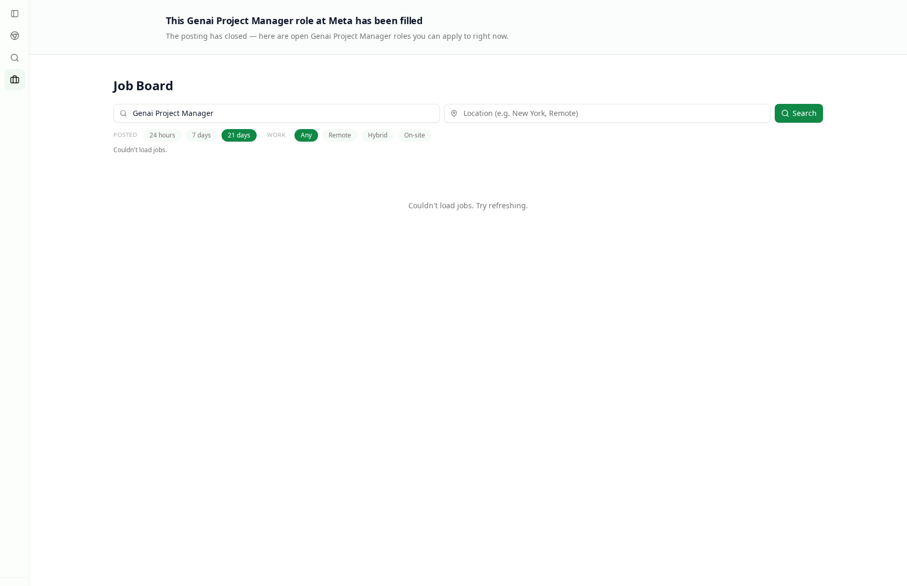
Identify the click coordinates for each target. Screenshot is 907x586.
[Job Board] (14, 79)
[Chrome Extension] (14, 35)
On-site (414, 135)
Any (306, 135)
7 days (201, 135)
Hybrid (377, 135)
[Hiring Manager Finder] (14, 57)
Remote (340, 135)
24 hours (162, 135)
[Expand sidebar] (14, 13)
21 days (239, 135)
